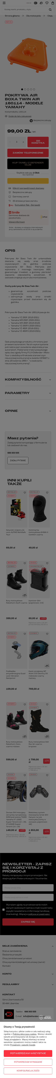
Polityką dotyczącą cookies (25, 1034)
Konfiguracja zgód (28, 1071)
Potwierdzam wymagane (28, 1062)
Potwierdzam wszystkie (28, 1053)
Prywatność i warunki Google (22, 1045)
